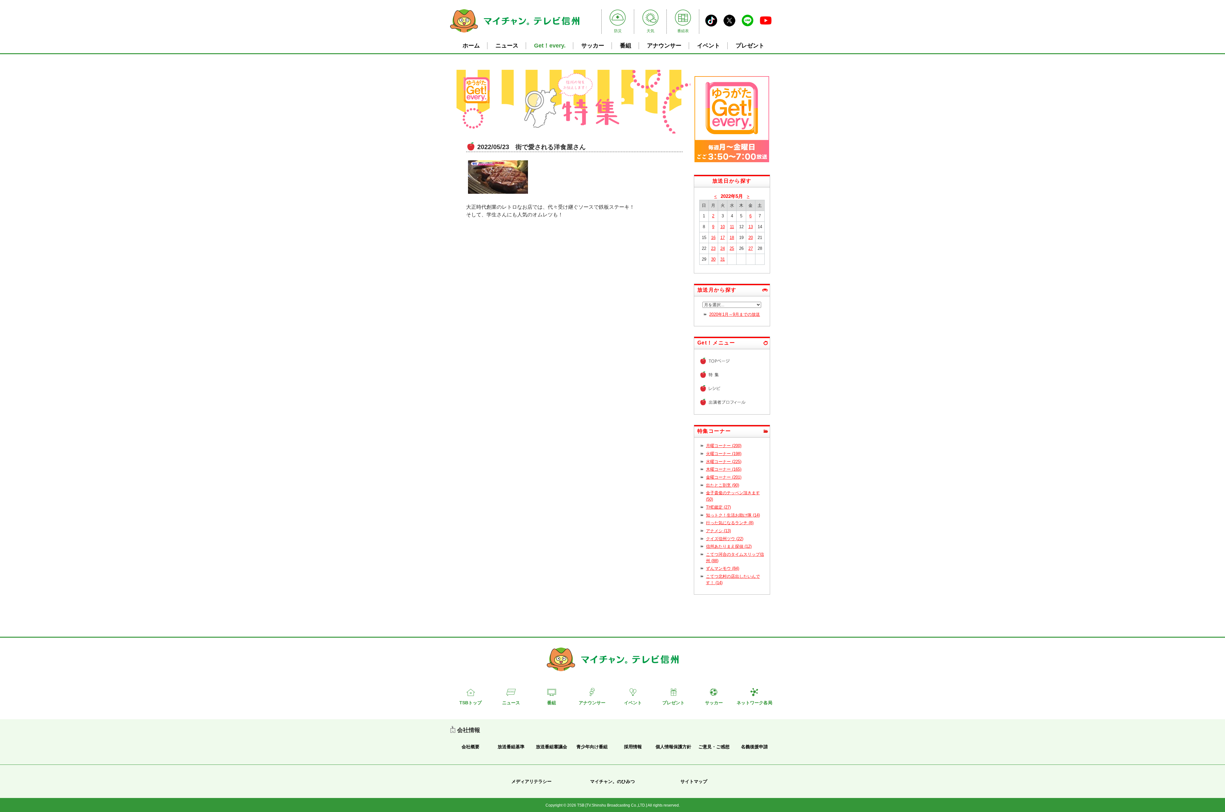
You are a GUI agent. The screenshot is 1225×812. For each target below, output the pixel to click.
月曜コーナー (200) (723, 445)
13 (750, 226)
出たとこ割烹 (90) (722, 485)
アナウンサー (664, 45)
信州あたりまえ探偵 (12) (729, 546)
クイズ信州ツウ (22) (724, 538)
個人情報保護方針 (673, 746)
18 (732, 237)
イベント (708, 45)
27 (750, 248)
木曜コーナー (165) (723, 469)
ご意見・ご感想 (714, 746)
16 (713, 237)
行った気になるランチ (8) (730, 522)
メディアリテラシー (531, 781)
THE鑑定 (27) (718, 507)
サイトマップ (693, 781)
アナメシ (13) (718, 530)
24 (722, 248)
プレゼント (750, 45)
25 (732, 248)
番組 (625, 45)
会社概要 (470, 746)
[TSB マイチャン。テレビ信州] (514, 33)
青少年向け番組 (592, 746)
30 (713, 259)
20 (750, 237)
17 (722, 237)
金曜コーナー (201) (723, 477)
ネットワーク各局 (754, 702)
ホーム (471, 45)
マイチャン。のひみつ (612, 781)
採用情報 (633, 746)
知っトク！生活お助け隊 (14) (733, 515)
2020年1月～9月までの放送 (734, 314)
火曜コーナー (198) (723, 453)
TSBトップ (470, 702)
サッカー (592, 45)
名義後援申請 (754, 746)
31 (722, 259)
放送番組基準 (511, 746)
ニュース (506, 45)
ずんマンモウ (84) (722, 568)
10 (722, 226)
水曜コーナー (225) (723, 461)
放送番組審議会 (551, 746)
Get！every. (550, 45)
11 (732, 226)
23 (713, 248)
